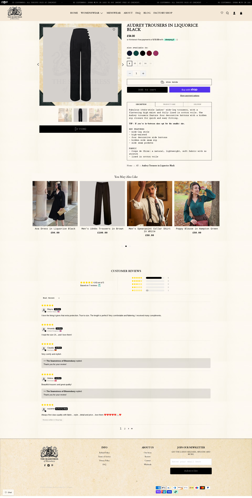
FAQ (138, 13)
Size (128, 58)
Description (141, 104)
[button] (137, 278)
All (137, 166)
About (128, 13)
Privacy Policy (104, 461)
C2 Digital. (69, 487)
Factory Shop (163, 13)
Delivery (197, 104)
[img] (47, 305)
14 (145, 64)
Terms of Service (104, 457)
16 (150, 64)
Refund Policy (104, 453)
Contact (148, 461)
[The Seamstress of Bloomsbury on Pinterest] (7, 3)
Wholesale (147, 465)
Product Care (169, 104)
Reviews (148, 457)
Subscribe (191, 471)
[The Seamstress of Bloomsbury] (14, 13)
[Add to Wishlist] (114, 29)
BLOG (147, 13)
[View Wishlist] (222, 13)
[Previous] (40, 65)
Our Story (147, 453)
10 (135, 64)
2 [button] (124, 429)
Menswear (114, 13)
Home (74, 13)
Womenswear (90, 13)
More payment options (189, 95)
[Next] (121, 65)
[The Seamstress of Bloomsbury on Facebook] (2, 3)
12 (140, 64)
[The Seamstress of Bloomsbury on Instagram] (4, 3)
